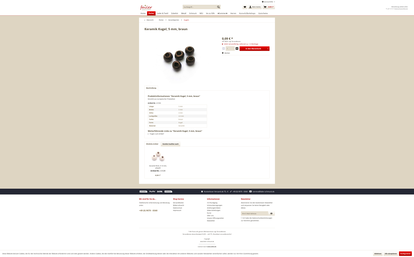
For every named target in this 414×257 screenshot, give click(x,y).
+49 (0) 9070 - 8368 (148, 210)
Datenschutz (177, 208)
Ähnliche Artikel (152, 144)
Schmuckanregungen (214, 205)
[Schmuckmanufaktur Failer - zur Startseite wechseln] (146, 7)
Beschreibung (151, 88)
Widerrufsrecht (178, 205)
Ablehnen (377, 254)
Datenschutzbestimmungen (262, 218)
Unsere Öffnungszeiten (215, 218)
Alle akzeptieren (391, 254)
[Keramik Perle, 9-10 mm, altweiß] (158, 156)
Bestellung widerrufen (399, 7)
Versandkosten (178, 203)
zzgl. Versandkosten (235, 41)
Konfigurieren (405, 254)
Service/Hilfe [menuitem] (268, 2)
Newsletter (211, 221)
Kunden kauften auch (171, 144)
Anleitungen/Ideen (213, 208)
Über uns (210, 215)
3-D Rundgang (212, 203)
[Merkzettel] (245, 7)
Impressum (177, 210)
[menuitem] (202, 7)
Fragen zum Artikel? (156, 134)
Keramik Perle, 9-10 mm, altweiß (158, 167)
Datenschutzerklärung (401, 9)
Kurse (209, 213)
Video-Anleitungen (213, 210)
